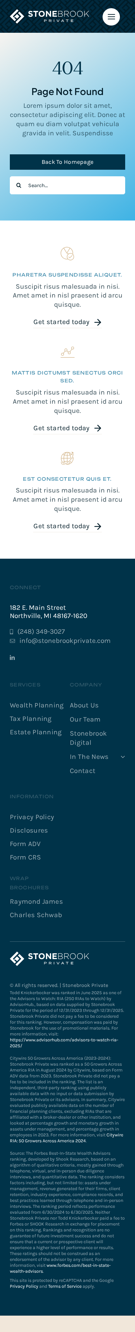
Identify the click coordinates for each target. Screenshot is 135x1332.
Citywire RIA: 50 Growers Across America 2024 (66, 1138)
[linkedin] (12, 657)
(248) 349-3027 (41, 631)
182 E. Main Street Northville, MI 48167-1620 (48, 612)
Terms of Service (65, 1286)
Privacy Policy (24, 1286)
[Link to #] (111, 17)
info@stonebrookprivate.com (65, 641)
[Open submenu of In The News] (121, 757)
